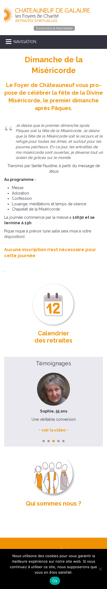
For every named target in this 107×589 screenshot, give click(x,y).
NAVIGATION (24, 42)
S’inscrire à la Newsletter (54, 28)
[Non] (100, 569)
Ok (54, 581)
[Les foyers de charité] (48, 14)
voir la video (53, 430)
